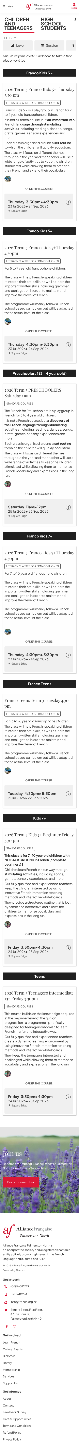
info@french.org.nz (23, 1301)
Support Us (10, 1383)
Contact (8, 1405)
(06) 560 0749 (20, 1286)
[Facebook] (6, 1326)
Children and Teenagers (18, 23)
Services (8, 1376)
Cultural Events (13, 1349)
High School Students (53, 23)
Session (51, 45)
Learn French (11, 1342)
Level (20, 45)
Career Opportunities (17, 1419)
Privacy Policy (12, 1439)
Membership (11, 1369)
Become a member (16, 1179)
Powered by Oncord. (14, 1270)
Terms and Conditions (17, 1425)
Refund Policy (12, 1432)
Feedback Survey (14, 1412)
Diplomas (9, 1356)
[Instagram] (14, 1326)
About (7, 1398)
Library (7, 1362)
